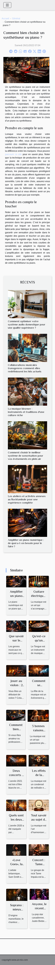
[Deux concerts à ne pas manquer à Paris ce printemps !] (16, 760)
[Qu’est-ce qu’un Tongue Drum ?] (39, 626)
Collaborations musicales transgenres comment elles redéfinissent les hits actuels (24, 368)
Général (16, 18)
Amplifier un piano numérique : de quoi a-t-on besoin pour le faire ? (26, 543)
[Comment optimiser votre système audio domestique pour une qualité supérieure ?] (27, 304)
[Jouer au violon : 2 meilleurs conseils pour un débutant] (16, 670)
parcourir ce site (13, 154)
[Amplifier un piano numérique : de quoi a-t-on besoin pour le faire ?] (27, 523)
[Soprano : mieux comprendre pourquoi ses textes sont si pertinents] (16, 894)
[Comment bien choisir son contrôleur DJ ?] (15, 715)
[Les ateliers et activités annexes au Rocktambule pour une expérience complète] (27, 479)
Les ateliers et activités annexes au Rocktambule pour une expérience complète (27, 499)
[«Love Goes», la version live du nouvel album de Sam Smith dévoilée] (16, 850)
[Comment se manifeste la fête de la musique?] (39, 670)
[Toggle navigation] (7, 5)
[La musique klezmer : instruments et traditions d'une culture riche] (27, 392)
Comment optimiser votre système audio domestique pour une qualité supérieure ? (26, 324)
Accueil (5, 18)
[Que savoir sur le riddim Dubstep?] (16, 626)
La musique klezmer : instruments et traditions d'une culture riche (26, 412)
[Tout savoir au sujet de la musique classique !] (39, 805)
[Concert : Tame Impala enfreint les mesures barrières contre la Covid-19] (39, 850)
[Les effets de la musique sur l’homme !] (39, 760)
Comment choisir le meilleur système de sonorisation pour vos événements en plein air (25, 455)
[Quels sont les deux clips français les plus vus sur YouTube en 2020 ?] (16, 805)
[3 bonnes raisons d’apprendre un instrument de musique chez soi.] (38, 715)
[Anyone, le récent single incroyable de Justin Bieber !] (39, 894)
